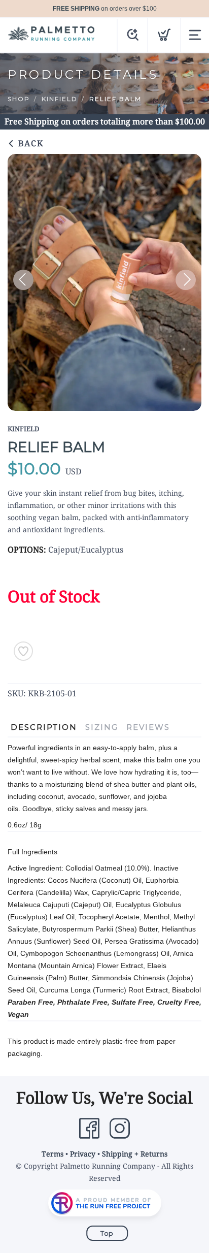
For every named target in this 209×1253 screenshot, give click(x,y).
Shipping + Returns (134, 1154)
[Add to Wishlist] (23, 651)
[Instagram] (119, 1128)
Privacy (82, 1154)
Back (29, 143)
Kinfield (60, 99)
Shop (19, 99)
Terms (52, 1154)
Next (186, 280)
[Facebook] (89, 1128)
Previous (23, 280)
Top (107, 1233)
